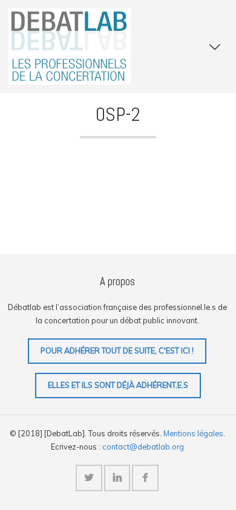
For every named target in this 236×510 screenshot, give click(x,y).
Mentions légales (193, 433)
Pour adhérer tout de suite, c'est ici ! (117, 350)
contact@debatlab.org (143, 446)
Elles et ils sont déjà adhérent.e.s (118, 385)
